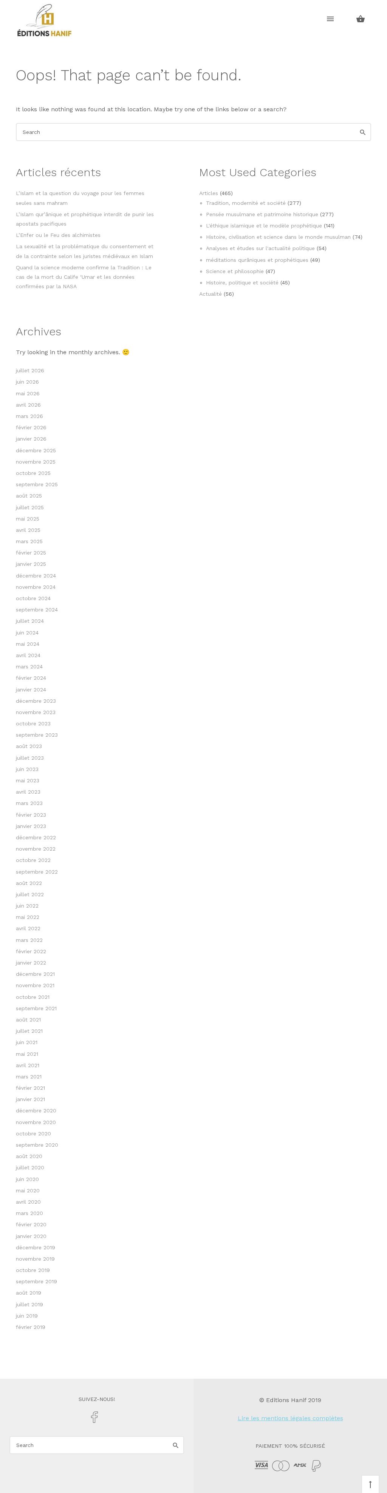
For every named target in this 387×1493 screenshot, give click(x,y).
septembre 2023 (37, 735)
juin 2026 (27, 382)
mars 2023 (29, 803)
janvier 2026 (31, 439)
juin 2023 (27, 769)
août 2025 (29, 496)
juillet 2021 (29, 1031)
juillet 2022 (30, 894)
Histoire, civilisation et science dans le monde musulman (278, 237)
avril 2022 (28, 928)
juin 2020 (27, 1179)
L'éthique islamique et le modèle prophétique (264, 226)
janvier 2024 (31, 690)
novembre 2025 (36, 462)
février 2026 (31, 427)
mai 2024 (27, 644)
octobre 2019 (33, 1270)
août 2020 (29, 1156)
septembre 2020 (37, 1145)
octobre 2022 (33, 860)
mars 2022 (29, 940)
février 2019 (30, 1327)
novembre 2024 (36, 587)
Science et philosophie (235, 271)
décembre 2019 (35, 1247)
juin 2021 (26, 1042)
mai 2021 (27, 1054)
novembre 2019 (35, 1259)
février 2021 (30, 1088)
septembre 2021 (36, 1008)
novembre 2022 (36, 849)
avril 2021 (27, 1065)
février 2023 (31, 815)
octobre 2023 (33, 723)
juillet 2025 (30, 507)
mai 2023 (27, 780)
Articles (208, 193)
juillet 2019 (29, 1304)
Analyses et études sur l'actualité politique (260, 248)
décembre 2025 (36, 450)
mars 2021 (29, 1077)
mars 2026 (29, 416)
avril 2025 (28, 530)
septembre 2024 (37, 610)
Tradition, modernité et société (246, 203)
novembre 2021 (35, 985)
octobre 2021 (33, 997)
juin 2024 (27, 633)
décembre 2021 (35, 974)
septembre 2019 (36, 1281)
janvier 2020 (31, 1236)
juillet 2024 (30, 621)
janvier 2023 (31, 826)
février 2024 (31, 678)
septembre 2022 (37, 872)
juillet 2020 (30, 1167)
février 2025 (31, 553)
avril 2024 (28, 655)
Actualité (210, 294)
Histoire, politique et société (242, 283)
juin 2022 (27, 906)
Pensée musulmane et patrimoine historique (262, 214)
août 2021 (28, 1020)
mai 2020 (28, 1190)
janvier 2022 (31, 963)
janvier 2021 (30, 1099)
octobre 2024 (33, 598)
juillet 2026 (30, 370)
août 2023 (29, 746)
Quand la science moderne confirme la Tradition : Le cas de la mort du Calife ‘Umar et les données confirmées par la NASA (84, 276)
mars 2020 (29, 1213)
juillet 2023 (30, 758)
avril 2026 (28, 405)
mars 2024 (29, 667)
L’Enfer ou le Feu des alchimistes (58, 235)
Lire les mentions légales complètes (290, 1418)
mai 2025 (27, 519)
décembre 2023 (36, 701)
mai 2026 (28, 393)
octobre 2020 (33, 1134)
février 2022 (31, 951)
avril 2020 (28, 1202)
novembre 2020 (36, 1122)
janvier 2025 (31, 564)
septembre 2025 (37, 484)
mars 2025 (29, 541)
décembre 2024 (36, 576)
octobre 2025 (33, 473)
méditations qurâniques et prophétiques (257, 260)
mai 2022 (27, 917)
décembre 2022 (36, 837)
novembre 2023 (36, 712)
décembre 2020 (36, 1110)
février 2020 (31, 1224)
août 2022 (29, 883)
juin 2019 (27, 1316)
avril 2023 (28, 792)
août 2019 (28, 1293)
